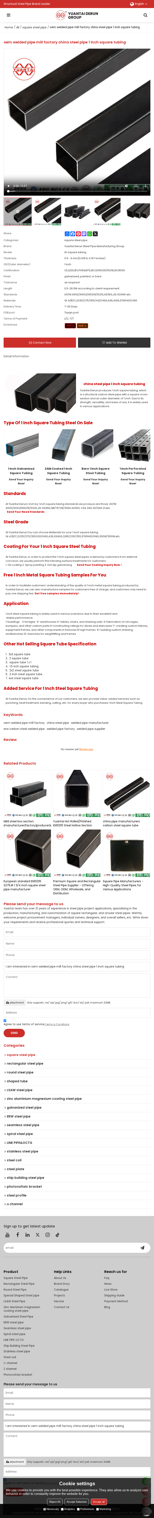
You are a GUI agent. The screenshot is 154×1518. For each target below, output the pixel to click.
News (107, 1284)
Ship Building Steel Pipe (19, 1346)
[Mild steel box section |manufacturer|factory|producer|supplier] (27, 794)
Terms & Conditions (57, 1024)
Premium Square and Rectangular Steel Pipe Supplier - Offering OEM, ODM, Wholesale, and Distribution (77, 887)
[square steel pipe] (70, 325)
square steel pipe (34, 27)
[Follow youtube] (8, 1235)
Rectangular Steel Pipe (19, 1284)
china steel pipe (58, 723)
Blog (107, 1307)
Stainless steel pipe (17, 1351)
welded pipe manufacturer (90, 723)
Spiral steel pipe (14, 1334)
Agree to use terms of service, (36, 1024)
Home (9, 27)
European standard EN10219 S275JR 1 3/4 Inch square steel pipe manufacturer (25, 885)
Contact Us (61, 1307)
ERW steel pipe (14, 1322)
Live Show (111, 1290)
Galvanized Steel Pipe (18, 1317)
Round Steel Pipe (15, 1290)
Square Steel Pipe (16, 1278)
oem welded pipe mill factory (24, 723)
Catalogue (61, 1290)
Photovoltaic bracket (18, 1375)
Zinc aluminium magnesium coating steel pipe (22, 1309)
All (17, 27)
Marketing (105, 1509)
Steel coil (10, 1357)
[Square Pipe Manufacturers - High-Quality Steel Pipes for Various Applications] (127, 853)
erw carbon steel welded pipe (24, 729)
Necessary (53, 1509)
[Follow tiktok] (58, 1235)
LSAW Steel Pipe (14, 1301)
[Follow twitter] (38, 1235)
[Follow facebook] (18, 1235)
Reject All (54, 1501)
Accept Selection (77, 1501)
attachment (17, 1002)
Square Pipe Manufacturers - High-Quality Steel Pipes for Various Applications (123, 885)
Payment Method (116, 1301)
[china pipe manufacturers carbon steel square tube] (127, 794)
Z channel (10, 1369)
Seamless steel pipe (17, 1328)
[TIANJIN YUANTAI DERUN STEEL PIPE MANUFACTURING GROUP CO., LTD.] (77, 15)
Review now (86, 749)
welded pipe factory (61, 729)
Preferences (87, 1509)
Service (59, 1301)
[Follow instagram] (48, 1235)
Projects (59, 1295)
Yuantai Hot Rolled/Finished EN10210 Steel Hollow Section (72, 823)
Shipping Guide (114, 1295)
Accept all (99, 1501)
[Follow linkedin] (28, 1235)
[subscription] (142, 1248)
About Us (60, 1278)
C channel (10, 1363)
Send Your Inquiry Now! (21, 481)
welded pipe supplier (91, 729)
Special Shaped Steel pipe (21, 1295)
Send (14, 1033)
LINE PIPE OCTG (14, 1340)
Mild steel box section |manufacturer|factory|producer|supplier (27, 823)
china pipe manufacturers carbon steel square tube (121, 823)
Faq (106, 1278)
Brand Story (62, 1284)
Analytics (69, 1509)
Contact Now (42, 343)
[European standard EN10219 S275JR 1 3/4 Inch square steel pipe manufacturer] (27, 853)
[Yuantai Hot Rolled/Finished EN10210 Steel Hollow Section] (77, 794)
